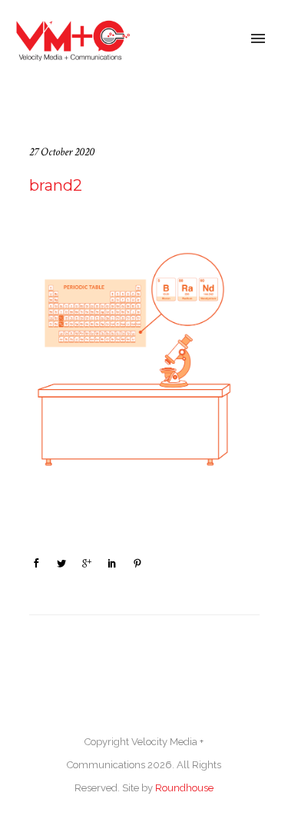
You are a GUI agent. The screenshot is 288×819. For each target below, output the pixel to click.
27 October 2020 (61, 152)
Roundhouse (184, 788)
